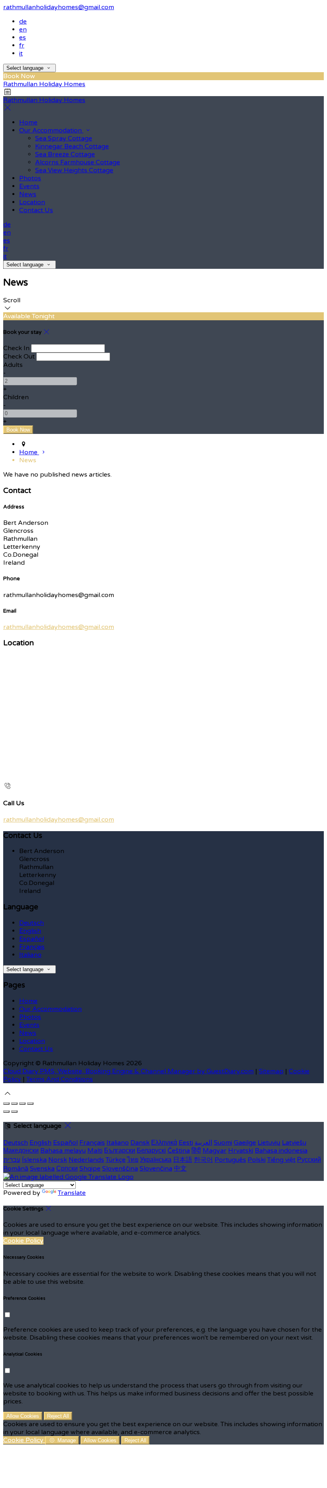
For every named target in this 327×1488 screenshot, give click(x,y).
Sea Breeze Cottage (65, 154)
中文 (180, 1169)
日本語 (182, 1160)
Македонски (21, 1151)
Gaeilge (245, 1143)
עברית (11, 1160)
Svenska (42, 1169)
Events (29, 186)
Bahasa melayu (63, 1151)
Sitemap (271, 1071)
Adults (13, 365)
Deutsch (31, 923)
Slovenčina (156, 1169)
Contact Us (36, 210)
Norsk (57, 1160)
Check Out (19, 357)
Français (32, 947)
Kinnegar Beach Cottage (72, 146)
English (30, 931)
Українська (155, 1160)
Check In (16, 348)
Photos (30, 178)
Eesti (186, 1143)
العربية (203, 1143)
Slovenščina (120, 1169)
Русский (309, 1160)
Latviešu (294, 1143)
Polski (257, 1160)
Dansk (140, 1143)
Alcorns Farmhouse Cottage (77, 162)
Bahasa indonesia (281, 1151)
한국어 (203, 1160)
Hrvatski (240, 1151)
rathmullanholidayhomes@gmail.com (58, 7)
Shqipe (89, 1169)
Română (15, 1169)
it (21, 53)
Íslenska (34, 1160)
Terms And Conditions (59, 1079)
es (22, 37)
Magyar (215, 1151)
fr (21, 45)
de (23, 22)
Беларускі (151, 1151)
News (27, 194)
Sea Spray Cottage (63, 138)
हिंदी (196, 1151)
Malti (94, 1151)
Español (31, 939)
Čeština (178, 1151)
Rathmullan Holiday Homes (44, 84)
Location (32, 202)
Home (28, 122)
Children (16, 397)
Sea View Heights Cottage (74, 170)
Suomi (223, 1143)
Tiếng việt (281, 1160)
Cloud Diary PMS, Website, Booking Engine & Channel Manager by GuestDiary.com (128, 1071)
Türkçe (116, 1160)
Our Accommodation (51, 130)
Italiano (30, 955)
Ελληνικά (164, 1143)
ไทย (132, 1160)
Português (230, 1160)
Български (119, 1151)
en (23, 30)
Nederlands (86, 1160)
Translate (72, 1193)
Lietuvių (269, 1143)
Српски (67, 1169)
